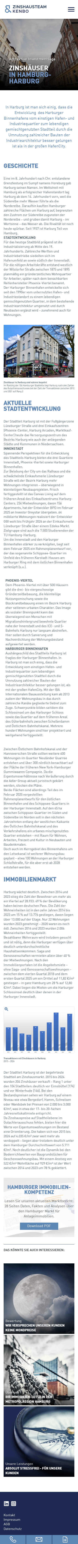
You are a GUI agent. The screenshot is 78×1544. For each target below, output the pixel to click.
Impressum (12, 1519)
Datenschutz (13, 1529)
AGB (7, 1524)
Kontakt (9, 1515)
